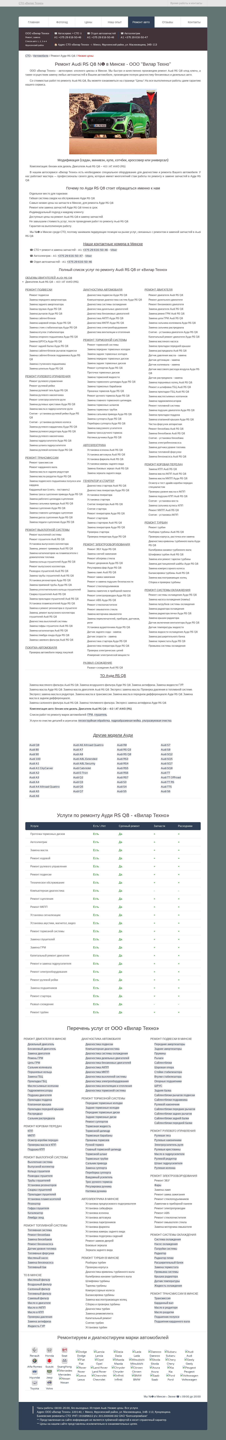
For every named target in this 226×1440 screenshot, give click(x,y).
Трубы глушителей (39, 1180)
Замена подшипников (43, 988)
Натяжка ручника (96, 1191)
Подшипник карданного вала (172, 1321)
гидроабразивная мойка (126, 720)
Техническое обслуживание (47, 882)
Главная (34, 22)
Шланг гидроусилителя (168, 1163)
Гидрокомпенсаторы (40, 1090)
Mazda (118, 1363)
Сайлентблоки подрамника (170, 1100)
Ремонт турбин (39, 1012)
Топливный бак (37, 1267)
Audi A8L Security (84, 763)
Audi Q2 (78, 777)
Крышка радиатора (166, 1276)
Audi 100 (35, 759)
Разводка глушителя (40, 1176)
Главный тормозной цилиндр (103, 1149)
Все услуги (131, 1408)
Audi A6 (34, 796)
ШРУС (158, 1086)
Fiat (81, 1363)
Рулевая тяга (162, 1135)
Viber (113, 250)
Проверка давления (40, 1317)
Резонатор (34, 1203)
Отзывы (167, 22)
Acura (154, 1371)
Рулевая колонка (164, 1168)
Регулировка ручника (99, 1186)
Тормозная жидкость (98, 1126)
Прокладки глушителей (42, 1194)
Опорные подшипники (168, 1081)
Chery (170, 1363)
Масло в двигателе (39, 1303)
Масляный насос (38, 1258)
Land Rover (99, 1371)
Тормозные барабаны (99, 1135)
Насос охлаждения (166, 1244)
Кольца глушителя (39, 1171)
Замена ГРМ (38, 947)
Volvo (49, 1388)
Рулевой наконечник (167, 1104)
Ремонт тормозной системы (47, 931)
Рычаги (158, 1058)
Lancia (99, 1355)
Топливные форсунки (41, 1253)
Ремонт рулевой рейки (44, 980)
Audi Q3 (78, 782)
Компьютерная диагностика (47, 890)
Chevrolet (99, 1379)
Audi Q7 (78, 791)
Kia (170, 1371)
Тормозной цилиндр (98, 1131)
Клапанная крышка (39, 1104)
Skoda (155, 1363)
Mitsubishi (136, 1363)
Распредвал (35, 1113)
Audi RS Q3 (124, 749)
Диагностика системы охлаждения (107, 1053)
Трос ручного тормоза (99, 1182)
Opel (99, 1363)
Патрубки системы (165, 1248)
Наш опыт (115, 22)
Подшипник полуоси (166, 1317)
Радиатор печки (164, 1258)
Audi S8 (165, 749)
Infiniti (118, 1379)
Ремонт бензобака (39, 1235)
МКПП (31, 1135)
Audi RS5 (122, 768)
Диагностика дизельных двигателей (107, 1058)
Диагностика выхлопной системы (106, 1076)
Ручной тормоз (95, 1145)
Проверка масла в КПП (42, 1145)
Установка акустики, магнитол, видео (53, 923)
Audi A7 (78, 749)
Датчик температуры (167, 1281)
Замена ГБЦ (35, 1076)
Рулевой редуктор (165, 1158)
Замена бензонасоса (40, 1262)
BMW (136, 1379)
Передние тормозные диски (103, 1112)
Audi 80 (34, 749)
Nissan (64, 1382)
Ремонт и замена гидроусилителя (50, 963)
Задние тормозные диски (101, 1117)
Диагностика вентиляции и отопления (109, 1086)
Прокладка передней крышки (46, 1109)
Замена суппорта (96, 1168)
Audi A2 (34, 773)
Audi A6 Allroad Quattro (88, 745)
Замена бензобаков (40, 1239)
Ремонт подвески (40, 874)
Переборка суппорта (98, 1172)
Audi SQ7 (167, 763)
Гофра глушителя (38, 1208)
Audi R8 (122, 745)
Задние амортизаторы (168, 1049)
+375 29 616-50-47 (136, 37)
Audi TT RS (167, 782)
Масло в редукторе (166, 1307)
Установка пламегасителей (44, 1199)
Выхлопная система (40, 1162)
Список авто (31, 41)
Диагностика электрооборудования (107, 1081)
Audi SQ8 (167, 768)
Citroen (136, 1371)
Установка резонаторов (42, 1185)
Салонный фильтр (39, 1289)
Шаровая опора (164, 1067)
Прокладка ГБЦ (37, 1081)
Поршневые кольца (40, 1072)
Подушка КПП (36, 1149)
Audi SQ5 (167, 759)
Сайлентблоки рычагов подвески (174, 1095)
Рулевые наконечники (167, 1140)
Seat (64, 1355)
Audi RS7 (122, 777)
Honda (49, 1355)
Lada (137, 1355)
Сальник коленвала (40, 1067)
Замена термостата (166, 1267)
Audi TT (165, 773)
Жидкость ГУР (36, 1326)
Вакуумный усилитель (99, 1177)
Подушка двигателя (40, 1095)
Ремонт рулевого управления (48, 866)
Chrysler (118, 1371)
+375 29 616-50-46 (70, 37)
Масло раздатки (164, 1312)
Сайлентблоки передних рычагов (174, 1109)
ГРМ (90, 714)
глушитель (100, 714)
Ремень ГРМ (35, 1058)
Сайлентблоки (163, 1062)
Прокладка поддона (40, 1100)
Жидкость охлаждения (168, 1285)
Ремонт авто (141, 22)
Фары (157, 1185)
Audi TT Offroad (171, 777)
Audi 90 (34, 754)
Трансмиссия (162, 1298)
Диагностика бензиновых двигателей (108, 1062)
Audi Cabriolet (82, 768)
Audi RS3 (122, 759)
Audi (189, 1355)
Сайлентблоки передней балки (173, 1123)
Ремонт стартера (40, 996)
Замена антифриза (39, 1321)
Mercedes (64, 1374)
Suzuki (49, 1366)
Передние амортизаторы (169, 1044)
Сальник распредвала (41, 1118)
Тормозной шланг (96, 1154)
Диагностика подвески (99, 1044)
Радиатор (160, 1253)
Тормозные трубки (97, 1158)
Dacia (118, 1355)
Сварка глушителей (40, 1190)
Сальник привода (96, 1163)
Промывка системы (166, 1272)
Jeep (49, 1377)
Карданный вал (163, 1303)
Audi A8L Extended (85, 759)
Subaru (170, 1355)
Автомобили (40, 56)
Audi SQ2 (167, 754)
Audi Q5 (78, 786)
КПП (30, 1131)
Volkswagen (189, 1379)
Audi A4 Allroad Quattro (44, 786)
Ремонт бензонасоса (40, 1244)
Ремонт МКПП (39, 907)
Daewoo (155, 1355)
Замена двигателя (39, 1053)
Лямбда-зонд (36, 1217)
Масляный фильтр (39, 1280)
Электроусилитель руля (168, 1145)
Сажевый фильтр (38, 1298)
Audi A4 (34, 782)
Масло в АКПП (37, 1307)
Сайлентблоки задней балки (171, 1118)
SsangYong (64, 1366)
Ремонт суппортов (97, 1121)
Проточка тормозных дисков (47, 834)
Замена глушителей (42, 939)
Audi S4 (122, 786)
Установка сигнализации (45, 915)
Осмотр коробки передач (43, 1140)
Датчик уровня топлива (42, 1248)
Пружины (160, 1053)
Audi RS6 (122, 773)
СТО (28, 56)
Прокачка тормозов (97, 1140)
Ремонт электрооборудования (48, 972)
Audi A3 (34, 777)
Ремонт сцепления (41, 899)
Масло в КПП (36, 1312)
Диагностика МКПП (97, 1072)
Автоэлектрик (38, 842)
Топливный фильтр (39, 1293)
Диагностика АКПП (97, 1067)
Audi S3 (122, 782)
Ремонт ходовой (40, 858)
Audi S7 (165, 745)
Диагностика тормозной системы (106, 1090)
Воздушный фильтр (40, 1284)
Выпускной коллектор (41, 1166)
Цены (88, 22)
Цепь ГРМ (34, 1062)
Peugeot (189, 1371)
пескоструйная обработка (94, 720)
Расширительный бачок (168, 1262)
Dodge (81, 1355)
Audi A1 (34, 763)
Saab (155, 1379)
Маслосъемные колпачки (43, 1086)
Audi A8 (78, 754)
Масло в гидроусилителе (169, 1154)
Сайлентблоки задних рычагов (173, 1113)
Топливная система (40, 1230)
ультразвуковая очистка (156, 720)
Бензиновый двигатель (42, 1049)
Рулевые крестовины (167, 1149)
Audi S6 (165, 791)
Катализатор (35, 1213)
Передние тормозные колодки (104, 1103)
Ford (171, 1379)
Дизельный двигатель (41, 1044)
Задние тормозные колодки (102, 1107)
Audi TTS (166, 786)
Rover (81, 1371)
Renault (34, 1355)
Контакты (194, 22)
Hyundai (34, 1377)
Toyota (34, 1388)
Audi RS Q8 (124, 754)
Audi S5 (122, 791)
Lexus (81, 1379)
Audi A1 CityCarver (41, 768)
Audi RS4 (122, 763)
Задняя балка (162, 1090)
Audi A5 (34, 791)
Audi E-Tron (80, 773)
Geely (189, 1363)
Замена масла (39, 850)
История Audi (98, 1408)
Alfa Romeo (34, 1366)
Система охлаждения (167, 1239)
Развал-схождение (42, 1004)
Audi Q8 (34, 745)
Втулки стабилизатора (167, 1076)
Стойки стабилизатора (168, 1072)
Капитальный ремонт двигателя (49, 955)
